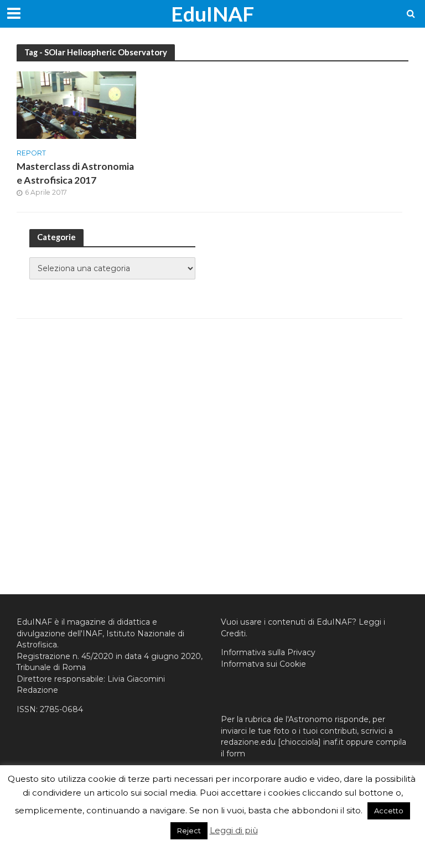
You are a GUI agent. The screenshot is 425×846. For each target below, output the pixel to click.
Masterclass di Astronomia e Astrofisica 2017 (75, 173)
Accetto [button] (388, 810)
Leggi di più (234, 830)
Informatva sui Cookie (263, 664)
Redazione (37, 690)
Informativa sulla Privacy (268, 652)
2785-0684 (61, 709)
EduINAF (212, 13)
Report (31, 153)
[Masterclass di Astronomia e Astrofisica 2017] (76, 104)
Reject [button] (189, 830)
